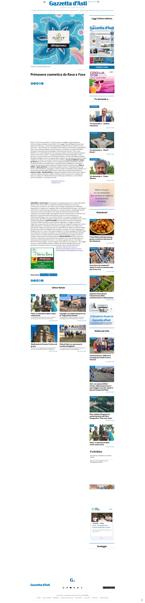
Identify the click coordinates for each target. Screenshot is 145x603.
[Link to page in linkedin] (37, 83)
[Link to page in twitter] (34, 83)
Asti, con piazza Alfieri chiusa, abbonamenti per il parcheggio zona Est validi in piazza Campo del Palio (101, 387)
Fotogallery (100, 10)
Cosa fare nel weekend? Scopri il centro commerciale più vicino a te (101, 267)
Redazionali (93, 10)
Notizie (33, 10)
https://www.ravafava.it (70, 247)
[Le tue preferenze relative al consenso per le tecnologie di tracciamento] (142, 600)
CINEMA (52, 10)
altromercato (44, 275)
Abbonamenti (56, 597)
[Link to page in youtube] (70, 587)
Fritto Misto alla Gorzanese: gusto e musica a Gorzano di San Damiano (101, 239)
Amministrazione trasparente (67, 597)
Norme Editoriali (78, 597)
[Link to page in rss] (74, 587)
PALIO (36, 10)
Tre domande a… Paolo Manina (99, 177)
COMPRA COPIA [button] (102, 67)
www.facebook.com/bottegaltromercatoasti (69, 250)
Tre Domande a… (76, 10)
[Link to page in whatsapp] (40, 83)
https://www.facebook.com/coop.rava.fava (68, 249)
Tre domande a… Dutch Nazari (99, 151)
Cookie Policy (95, 597)
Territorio (68, 10)
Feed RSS (39, 597)
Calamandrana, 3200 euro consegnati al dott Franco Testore (100, 357)
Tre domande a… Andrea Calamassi (100, 124)
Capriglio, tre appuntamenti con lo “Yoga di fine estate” (73, 314)
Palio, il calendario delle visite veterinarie (43, 314)
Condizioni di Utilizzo (104, 597)
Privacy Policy (87, 597)
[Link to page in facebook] (32, 83)
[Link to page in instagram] (63, 587)
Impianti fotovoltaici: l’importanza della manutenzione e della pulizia (101, 296)
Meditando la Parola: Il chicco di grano (44, 345)
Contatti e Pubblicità (47, 597)
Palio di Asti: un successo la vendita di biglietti (71, 345)
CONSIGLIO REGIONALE (109, 10)
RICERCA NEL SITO (92, 1)
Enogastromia (58, 10)
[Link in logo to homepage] (44, 584)
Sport (64, 10)
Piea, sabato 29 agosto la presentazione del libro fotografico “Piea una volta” (101, 416)
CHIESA (40, 10)
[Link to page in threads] (42, 83)
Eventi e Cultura (46, 10)
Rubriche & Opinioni (85, 10)
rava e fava (53, 275)
